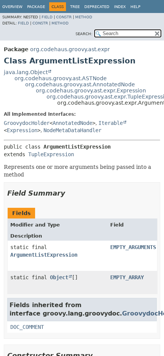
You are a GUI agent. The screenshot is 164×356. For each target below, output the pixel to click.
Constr (64, 17)
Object (59, 277)
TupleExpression (51, 154)
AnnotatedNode (72, 123)
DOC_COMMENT (27, 327)
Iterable (110, 123)
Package (36, 7)
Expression (22, 130)
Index (120, 7)
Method (83, 17)
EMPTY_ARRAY (127, 277)
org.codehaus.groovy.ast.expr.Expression (91, 90)
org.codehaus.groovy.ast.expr (70, 49)
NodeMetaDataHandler (72, 130)
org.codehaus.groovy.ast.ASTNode (60, 78)
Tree (75, 7)
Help (135, 7)
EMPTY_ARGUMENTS (133, 247)
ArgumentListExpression (43, 255)
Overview (12, 7)
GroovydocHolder (27, 123)
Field (47, 17)
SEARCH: (84, 34)
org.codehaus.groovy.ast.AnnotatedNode (80, 84)
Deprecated (96, 7)
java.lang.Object (26, 72)
